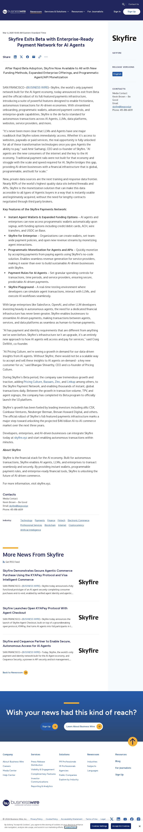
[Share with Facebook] (27, 57)
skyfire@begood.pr (18, 505)
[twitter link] (111, 819)
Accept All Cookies (120, 826)
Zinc (57, 381)
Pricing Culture (33, 381)
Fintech (61, 520)
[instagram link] (138, 819)
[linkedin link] (118, 819)
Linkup (71, 381)
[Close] (139, 826)
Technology (26, 520)
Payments (40, 520)
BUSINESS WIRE (37, 87)
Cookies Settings (99, 826)
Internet (62, 525)
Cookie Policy (71, 827)
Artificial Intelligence (30, 529)
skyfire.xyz (20, 437)
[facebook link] (132, 819)
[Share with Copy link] (40, 57)
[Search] (123, 4)
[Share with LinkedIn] (15, 57)
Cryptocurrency (76, 525)
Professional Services (31, 525)
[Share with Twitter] (21, 57)
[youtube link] (125, 819)
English (117, 74)
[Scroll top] (132, 741)
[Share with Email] (33, 57)
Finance (51, 520)
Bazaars (48, 381)
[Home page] (14, 12)
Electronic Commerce (78, 520)
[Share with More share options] (46, 57)
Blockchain (50, 525)
